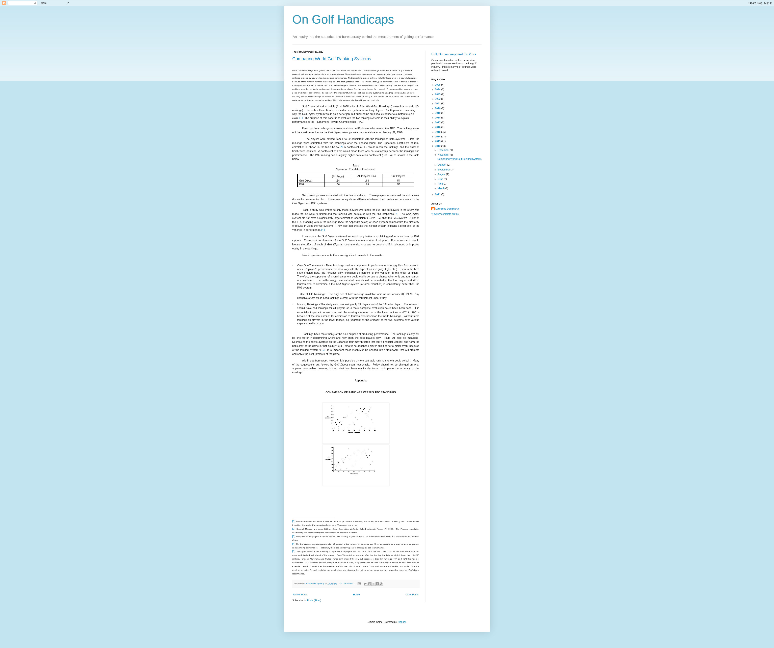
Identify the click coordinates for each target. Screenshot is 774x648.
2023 (438, 94)
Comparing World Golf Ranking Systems (331, 58)
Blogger (401, 622)
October (442, 164)
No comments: (346, 583)
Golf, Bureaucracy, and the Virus (453, 54)
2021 (438, 103)
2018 (438, 117)
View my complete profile (445, 214)
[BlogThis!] (370, 584)
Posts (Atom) (314, 600)
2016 (438, 127)
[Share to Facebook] (377, 584)
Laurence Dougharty (447, 208)
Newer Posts (300, 594)
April (440, 183)
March (441, 188)
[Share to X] (373, 584)
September (444, 169)
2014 (438, 136)
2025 (438, 84)
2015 (438, 132)
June (441, 179)
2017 (438, 122)
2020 (438, 108)
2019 (438, 113)
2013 (438, 141)
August (442, 174)
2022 (438, 99)
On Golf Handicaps (343, 19)
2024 (438, 89)
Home (356, 594)
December (444, 150)
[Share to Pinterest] (381, 584)
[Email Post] (359, 583)
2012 (438, 146)
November (444, 155)
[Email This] (366, 584)
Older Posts (412, 594)
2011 (438, 194)
